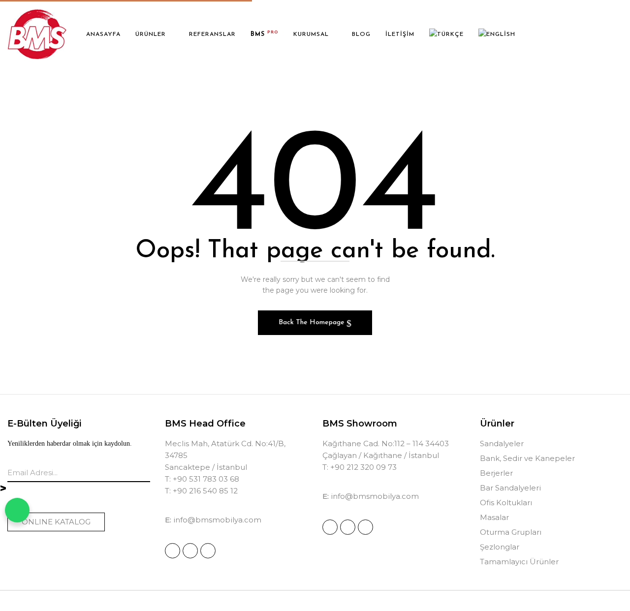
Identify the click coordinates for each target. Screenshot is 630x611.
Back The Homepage (312, 322)
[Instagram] (172, 550)
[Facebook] (190, 550)
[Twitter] (208, 550)
